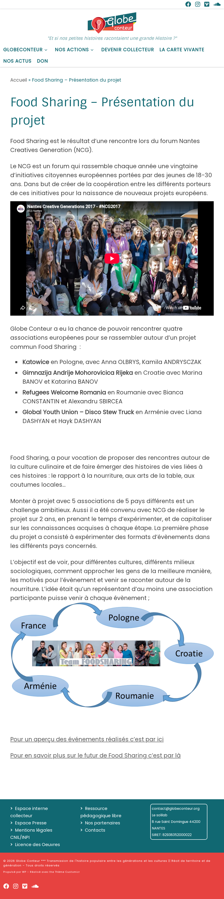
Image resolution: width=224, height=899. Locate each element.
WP (24, 872)
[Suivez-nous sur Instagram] (197, 4)
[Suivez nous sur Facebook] (188, 4)
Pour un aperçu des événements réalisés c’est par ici (87, 739)
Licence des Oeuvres (37, 844)
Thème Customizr (67, 872)
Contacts (95, 830)
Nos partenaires (102, 823)
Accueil (18, 80)
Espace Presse (31, 823)
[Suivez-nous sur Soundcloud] (217, 4)
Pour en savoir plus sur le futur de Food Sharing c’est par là (95, 755)
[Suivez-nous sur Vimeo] (206, 4)
